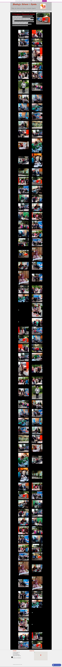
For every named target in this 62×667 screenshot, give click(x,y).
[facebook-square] (12, 657)
